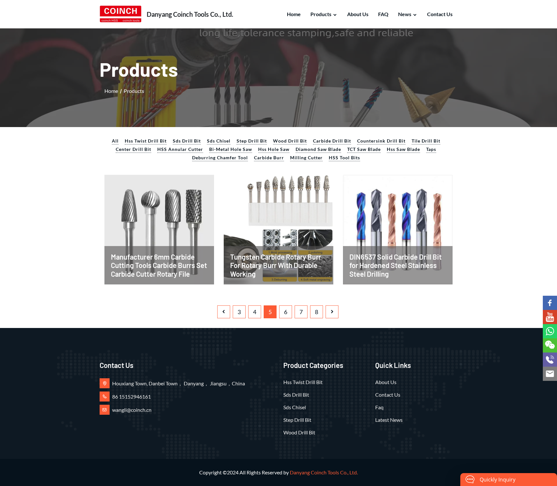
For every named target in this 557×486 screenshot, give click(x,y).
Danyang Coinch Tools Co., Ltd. (324, 472)
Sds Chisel (218, 141)
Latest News (389, 420)
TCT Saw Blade (364, 149)
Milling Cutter (306, 157)
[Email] (550, 374)
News (404, 14)
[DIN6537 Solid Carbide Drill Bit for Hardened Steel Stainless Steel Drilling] (398, 229)
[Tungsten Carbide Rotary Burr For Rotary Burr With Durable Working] (278, 229)
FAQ (383, 14)
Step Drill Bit (252, 141)
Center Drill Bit (133, 149)
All (115, 141)
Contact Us (440, 14)
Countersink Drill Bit (381, 141)
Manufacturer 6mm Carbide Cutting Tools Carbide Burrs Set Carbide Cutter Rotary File (159, 265)
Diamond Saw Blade (318, 149)
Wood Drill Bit (290, 141)
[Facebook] (550, 303)
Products (320, 14)
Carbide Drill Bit (332, 141)
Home (294, 14)
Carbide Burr (269, 157)
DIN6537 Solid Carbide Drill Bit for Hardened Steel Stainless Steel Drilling (395, 265)
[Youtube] (550, 317)
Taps (431, 149)
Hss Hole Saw (273, 149)
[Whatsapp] (550, 331)
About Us (357, 14)
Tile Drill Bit (426, 141)
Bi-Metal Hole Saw (230, 149)
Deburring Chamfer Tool (220, 157)
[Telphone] (550, 359)
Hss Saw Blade (403, 149)
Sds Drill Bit (187, 141)
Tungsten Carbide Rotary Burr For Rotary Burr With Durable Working (275, 265)
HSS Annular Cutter (180, 149)
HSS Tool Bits (344, 157)
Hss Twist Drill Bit (146, 141)
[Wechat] (550, 345)
